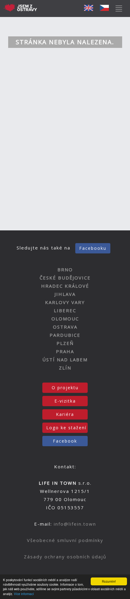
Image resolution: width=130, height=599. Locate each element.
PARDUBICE (65, 335)
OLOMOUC (65, 319)
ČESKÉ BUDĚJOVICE (65, 278)
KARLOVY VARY (65, 302)
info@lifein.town (75, 524)
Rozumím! (109, 581)
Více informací (24, 593)
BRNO (65, 269)
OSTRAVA (65, 327)
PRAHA (65, 351)
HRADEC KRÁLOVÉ (65, 286)
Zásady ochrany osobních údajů (65, 557)
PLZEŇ (65, 343)
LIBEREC (65, 310)
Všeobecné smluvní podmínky (65, 540)
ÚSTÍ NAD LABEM (65, 359)
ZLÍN (65, 368)
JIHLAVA (65, 294)
